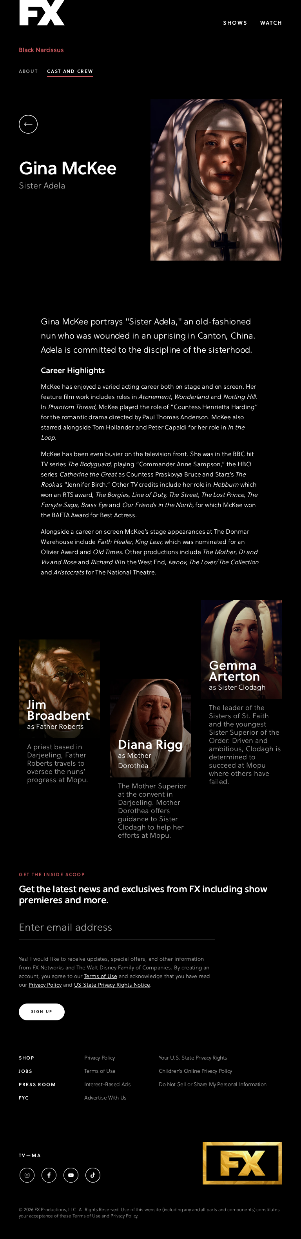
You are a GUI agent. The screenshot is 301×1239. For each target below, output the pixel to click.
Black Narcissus (41, 50)
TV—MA (30, 1156)
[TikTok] (93, 1175)
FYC (24, 1098)
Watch (271, 23)
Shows (235, 23)
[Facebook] (49, 1175)
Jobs (26, 1071)
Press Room (37, 1085)
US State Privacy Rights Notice (112, 985)
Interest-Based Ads (107, 1085)
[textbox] (117, 931)
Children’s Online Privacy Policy (195, 1071)
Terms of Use (100, 977)
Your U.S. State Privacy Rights (193, 1058)
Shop (26, 1058)
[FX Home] (42, 15)
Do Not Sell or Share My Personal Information (213, 1085)
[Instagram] (27, 1175)
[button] (84, 125)
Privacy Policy (45, 985)
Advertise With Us (105, 1098)
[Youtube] (71, 1175)
